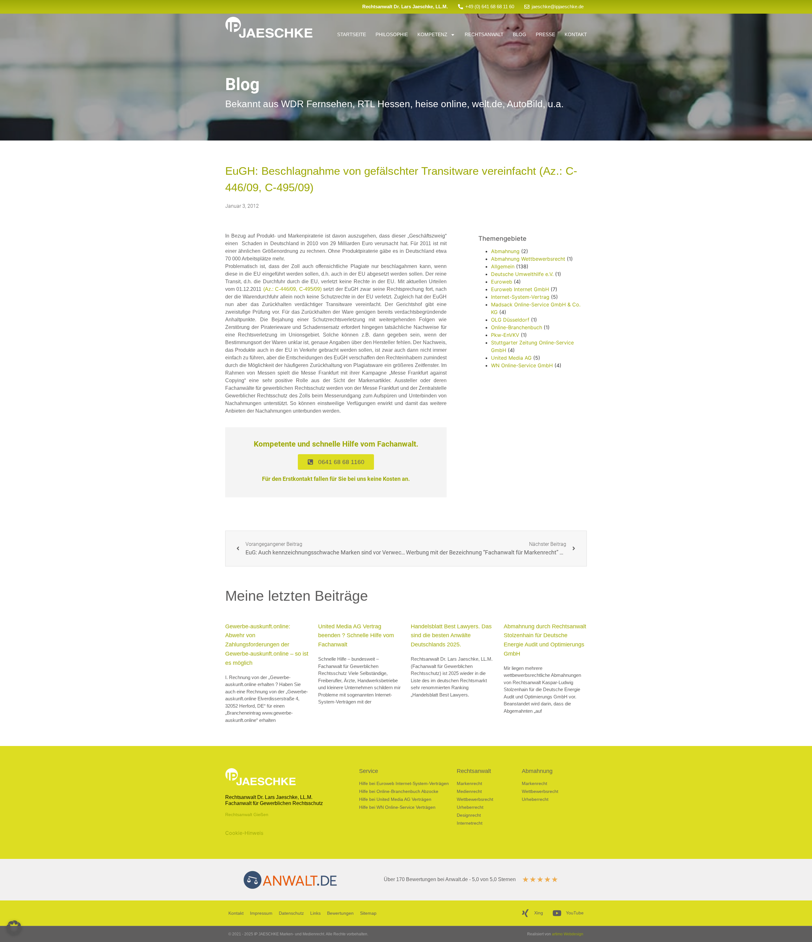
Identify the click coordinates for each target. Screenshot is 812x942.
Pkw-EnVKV (505, 335)
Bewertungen (340, 913)
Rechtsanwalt (484, 34)
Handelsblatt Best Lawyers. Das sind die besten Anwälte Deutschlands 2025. (451, 635)
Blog (519, 34)
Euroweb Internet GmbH (520, 289)
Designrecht (469, 815)
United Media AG (511, 358)
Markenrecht (469, 783)
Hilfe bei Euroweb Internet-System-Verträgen (404, 783)
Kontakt (576, 34)
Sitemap (368, 913)
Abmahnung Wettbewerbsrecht (528, 259)
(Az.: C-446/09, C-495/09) (292, 289)
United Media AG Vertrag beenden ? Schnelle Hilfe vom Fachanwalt (356, 635)
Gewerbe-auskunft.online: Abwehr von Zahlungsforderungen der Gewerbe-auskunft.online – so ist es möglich (266, 644)
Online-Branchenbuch (516, 327)
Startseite (351, 34)
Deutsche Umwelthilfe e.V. (522, 274)
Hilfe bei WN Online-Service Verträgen (397, 807)
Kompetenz (432, 34)
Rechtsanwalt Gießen (246, 814)
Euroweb (501, 281)
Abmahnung (505, 251)
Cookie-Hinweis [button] (244, 833)
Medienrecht (469, 791)
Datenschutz (291, 913)
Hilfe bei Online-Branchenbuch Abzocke (398, 791)
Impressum (261, 913)
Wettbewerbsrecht (475, 799)
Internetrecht (469, 823)
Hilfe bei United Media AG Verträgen (395, 799)
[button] (14, 928)
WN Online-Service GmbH (522, 365)
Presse (545, 34)
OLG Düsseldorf (510, 320)
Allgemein (502, 266)
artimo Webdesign (567, 934)
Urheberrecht (470, 807)
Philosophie (392, 34)
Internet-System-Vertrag (520, 297)
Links (315, 913)
